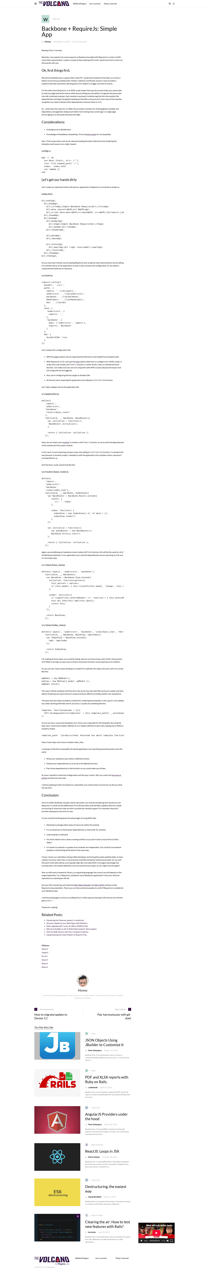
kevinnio (92, 1232)
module (66, 442)
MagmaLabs (50, 1267)
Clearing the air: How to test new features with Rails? (107, 1224)
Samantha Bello (94, 1197)
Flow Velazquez (95, 1050)
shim (78, 361)
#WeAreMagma (82, 1258)
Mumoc (48, 41)
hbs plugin (92, 134)
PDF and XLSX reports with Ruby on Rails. (106, 1079)
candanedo (93, 1087)
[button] (174, 4)
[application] (156, 1233)
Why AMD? (99, 885)
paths (56, 357)
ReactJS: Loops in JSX (102, 1151)
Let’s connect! (101, 1258)
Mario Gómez (94, 1157)
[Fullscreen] (171, 1241)
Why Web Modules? (82, 885)
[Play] (141, 1241)
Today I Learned (122, 1258)
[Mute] (167, 1241)
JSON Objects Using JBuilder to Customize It (104, 1042)
